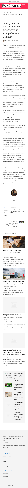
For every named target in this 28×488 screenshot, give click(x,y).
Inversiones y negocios (7, 464)
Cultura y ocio (5, 458)
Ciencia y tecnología (7, 456)
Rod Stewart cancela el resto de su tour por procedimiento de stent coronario (18, 416)
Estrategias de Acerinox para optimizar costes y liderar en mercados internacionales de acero (14, 352)
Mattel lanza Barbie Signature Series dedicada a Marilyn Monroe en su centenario (18, 377)
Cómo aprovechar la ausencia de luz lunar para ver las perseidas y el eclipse (18, 406)
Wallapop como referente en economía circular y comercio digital (12, 317)
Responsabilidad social (7, 466)
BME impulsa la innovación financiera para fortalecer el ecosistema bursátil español (12, 252)
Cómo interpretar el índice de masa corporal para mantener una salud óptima (18, 396)
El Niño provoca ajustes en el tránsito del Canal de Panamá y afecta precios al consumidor (13, 438)
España (4, 461)
